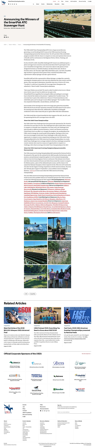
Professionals (42, 424)
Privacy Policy (14, 444)
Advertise (76, 428)
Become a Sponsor (86, 353)
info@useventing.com (47, 446)
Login (90, 1)
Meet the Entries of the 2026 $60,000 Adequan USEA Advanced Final (16, 330)
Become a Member (44, 421)
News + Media (12, 44)
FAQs (41, 404)
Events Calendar (27, 421)
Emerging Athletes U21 (44, 429)
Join (58, 1)
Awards (24, 436)
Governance (6, 425)
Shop (62, 1)
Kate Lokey (7, 28)
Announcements (44, 408)
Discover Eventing (82, 1)
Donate (54, 1)
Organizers (25, 440)
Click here (32, 170)
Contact (66, 1)
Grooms (41, 425)
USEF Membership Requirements (46, 433)
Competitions (7, 325)
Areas (5, 428)
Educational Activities (61, 424)
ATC (5, 16)
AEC (23, 428)
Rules (24, 425)
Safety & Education (62, 421)
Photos (76, 424)
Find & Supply (88, 444)
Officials (59, 425)
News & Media (78, 421)
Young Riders (42, 428)
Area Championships (26, 437)
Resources (43, 406)
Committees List (7, 432)
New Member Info (43, 432)
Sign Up (59, 405)
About (5, 421)
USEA (5, 44)
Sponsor (5, 433)
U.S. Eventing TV (78, 425)
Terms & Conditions (7, 444)
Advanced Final (25, 429)
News (19, 44)
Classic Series (25, 432)
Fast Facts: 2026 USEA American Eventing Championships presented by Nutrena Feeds (77, 330)
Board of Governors (7, 424)
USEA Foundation (73, 1)
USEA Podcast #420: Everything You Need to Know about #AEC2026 (47, 329)
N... (71, 340)
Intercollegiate (25, 433)
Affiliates (5, 429)
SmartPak (32, 293)
